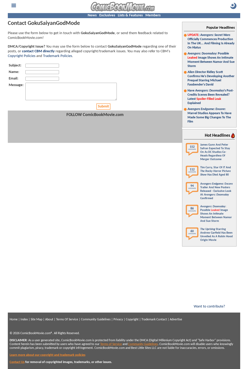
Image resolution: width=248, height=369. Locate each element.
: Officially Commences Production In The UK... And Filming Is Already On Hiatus (211, 41)
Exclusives (107, 15)
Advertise (176, 319)
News (92, 15)
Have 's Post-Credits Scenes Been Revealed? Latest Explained (211, 97)
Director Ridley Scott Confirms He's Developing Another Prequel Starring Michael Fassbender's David (211, 78)
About (49, 319)
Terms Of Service (67, 319)
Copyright (132, 319)
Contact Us (17, 362)
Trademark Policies (57, 56)
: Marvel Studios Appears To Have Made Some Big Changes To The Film (209, 115)
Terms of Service (111, 344)
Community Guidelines (96, 319)
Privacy (118, 319)
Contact (161, 319)
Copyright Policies (21, 56)
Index (24, 319)
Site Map (36, 319)
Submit (103, 106)
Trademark (148, 319)
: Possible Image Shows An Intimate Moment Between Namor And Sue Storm (211, 60)
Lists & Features (130, 15)
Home (14, 319)
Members (152, 15)
